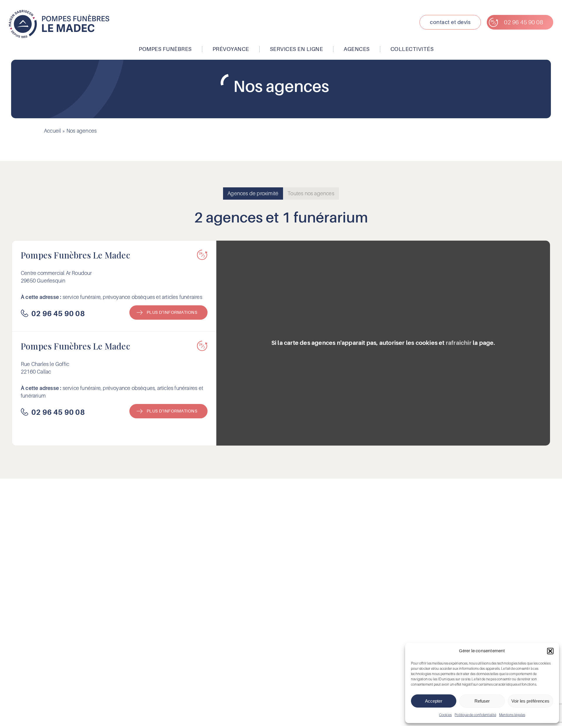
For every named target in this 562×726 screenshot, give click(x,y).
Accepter (433, 700)
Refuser (482, 700)
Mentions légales (512, 715)
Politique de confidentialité (475, 715)
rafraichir (459, 343)
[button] (550, 651)
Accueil (52, 131)
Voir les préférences (530, 700)
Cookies (445, 715)
